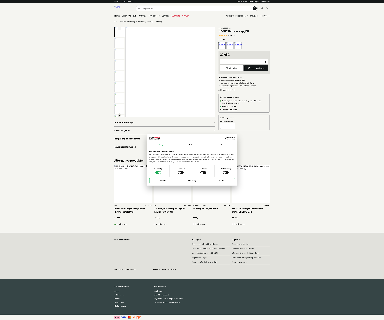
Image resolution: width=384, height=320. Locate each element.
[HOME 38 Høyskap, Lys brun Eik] (238, 45)
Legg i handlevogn (258, 68)
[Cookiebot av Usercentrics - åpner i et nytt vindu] (226, 138)
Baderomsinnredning (127, 21)
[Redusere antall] (222, 61)
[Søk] (255, 8)
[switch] (181, 172)
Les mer (237, 103)
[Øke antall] (265, 61)
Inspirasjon (265, 16)
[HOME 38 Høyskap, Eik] (222, 45)
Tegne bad (230, 16)
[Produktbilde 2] (119, 43)
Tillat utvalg (192, 181)
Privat (117, 2)
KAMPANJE (176, 16)
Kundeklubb (265, 2)
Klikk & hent (233, 68)
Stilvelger (254, 16)
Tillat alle (221, 181)
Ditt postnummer (226, 121)
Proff (123, 2)
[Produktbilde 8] (119, 109)
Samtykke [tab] (162, 145)
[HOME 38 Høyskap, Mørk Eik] (230, 45)
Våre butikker (242, 2)
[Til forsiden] (123, 8)
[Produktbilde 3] (119, 54)
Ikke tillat (163, 181)
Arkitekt (131, 2)
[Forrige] (119, 28)
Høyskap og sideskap (145, 21)
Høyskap (159, 21)
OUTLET (185, 16)
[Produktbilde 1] (119, 32)
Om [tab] (222, 145)
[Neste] (119, 115)
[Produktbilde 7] (119, 98)
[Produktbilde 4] (119, 65)
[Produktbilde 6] (119, 87)
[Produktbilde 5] (119, 76)
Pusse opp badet (241, 16)
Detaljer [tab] (192, 145)
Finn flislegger (254, 2)
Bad (115, 21)
